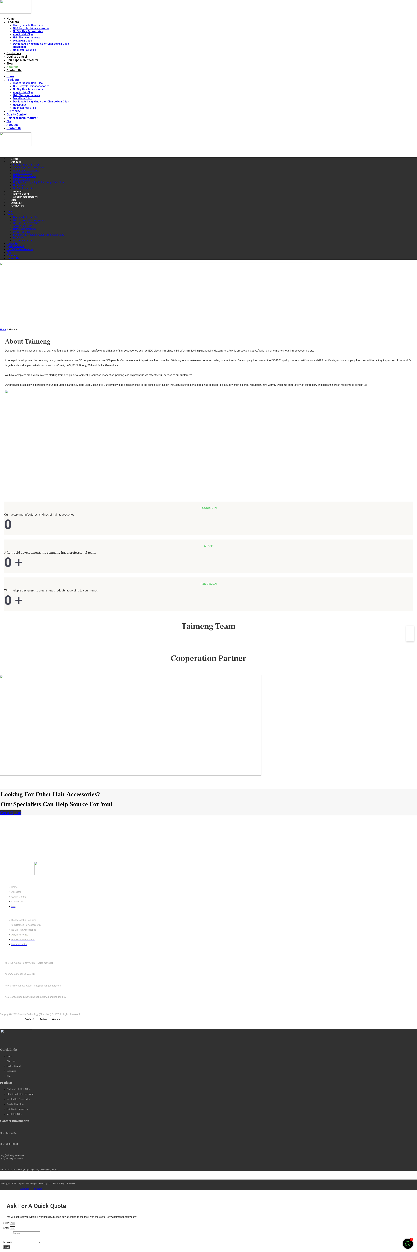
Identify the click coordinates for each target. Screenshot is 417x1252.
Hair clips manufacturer (22, 60)
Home (10, 18)
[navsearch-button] (4, 150)
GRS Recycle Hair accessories (31, 28)
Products (13, 22)
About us (13, 67)
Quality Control (17, 56)
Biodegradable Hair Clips (28, 25)
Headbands (20, 46)
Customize (14, 53)
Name (6, 1222)
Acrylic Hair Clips (23, 34)
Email (6, 1227)
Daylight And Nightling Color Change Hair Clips (41, 43)
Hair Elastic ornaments (26, 37)
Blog (10, 63)
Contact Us (14, 70)
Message (8, 1242)
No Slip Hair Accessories (28, 31)
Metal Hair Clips (22, 40)
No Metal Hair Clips (24, 49)
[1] (407, 1245)
